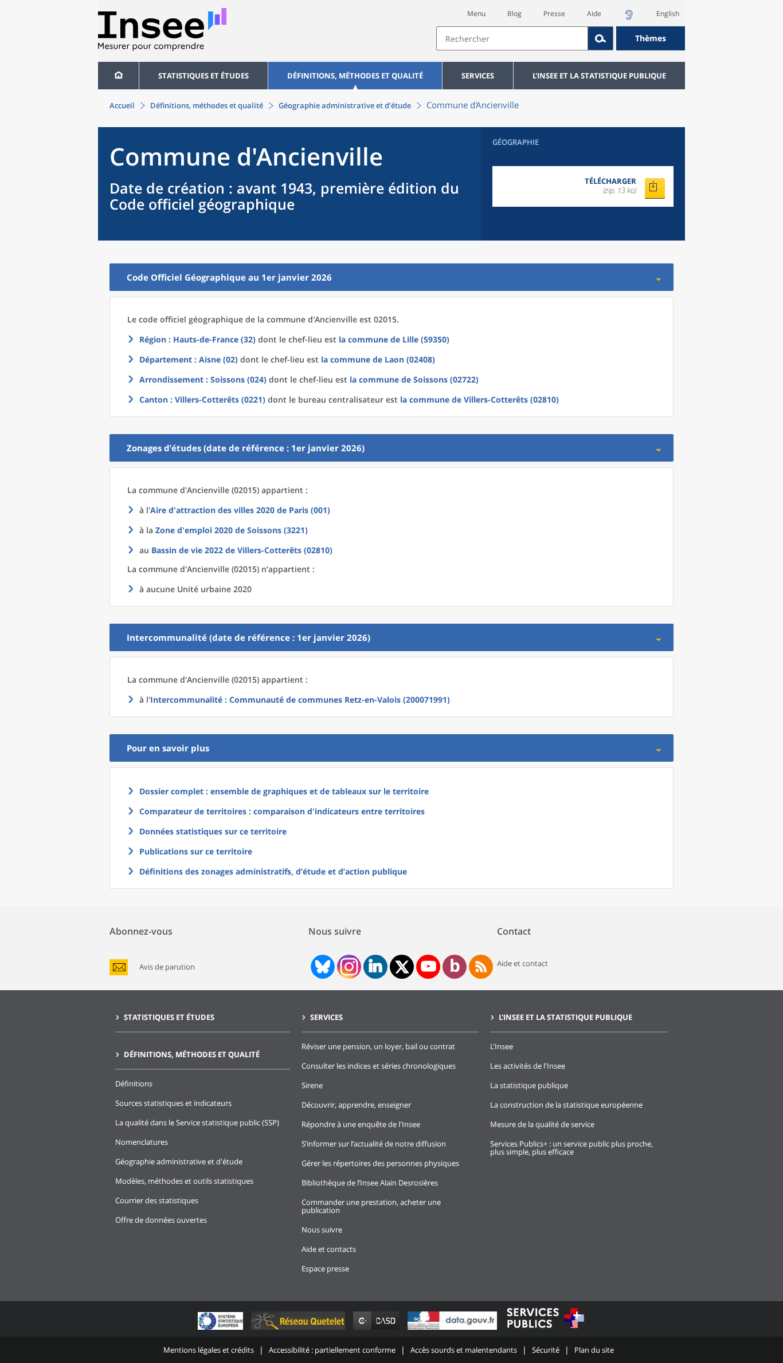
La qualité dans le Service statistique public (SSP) (197, 1122)
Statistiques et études (203, 75)
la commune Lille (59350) (394, 339)
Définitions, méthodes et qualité (355, 75)
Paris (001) (240, 510)
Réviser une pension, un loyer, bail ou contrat (378, 1046)
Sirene (312, 1085)
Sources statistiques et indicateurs (173, 1103)
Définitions (133, 1083)
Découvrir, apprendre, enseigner (356, 1105)
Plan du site (594, 1350)
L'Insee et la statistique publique (599, 75)
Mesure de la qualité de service (542, 1124)
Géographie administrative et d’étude (345, 105)
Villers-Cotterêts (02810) (241, 550)
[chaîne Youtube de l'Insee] (428, 967)
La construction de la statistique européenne (566, 1105)
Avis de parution (167, 967)
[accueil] (118, 75)
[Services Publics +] (545, 1329)
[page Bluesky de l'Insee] (321, 967)
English (667, 13)
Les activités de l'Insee (527, 1066)
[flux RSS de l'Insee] (481, 967)
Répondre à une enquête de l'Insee (361, 1124)
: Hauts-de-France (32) (197, 339)
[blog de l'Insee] (454, 966)
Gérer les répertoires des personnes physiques (380, 1163)
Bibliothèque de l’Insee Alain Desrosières (370, 1182)
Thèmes (650, 38)
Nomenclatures (141, 1142)
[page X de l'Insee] (402, 967)
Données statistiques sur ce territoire (213, 831)
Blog (514, 13)
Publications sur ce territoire (195, 851)
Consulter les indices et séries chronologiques (379, 1066)
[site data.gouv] (453, 1329)
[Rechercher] (600, 38)
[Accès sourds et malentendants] (629, 18)
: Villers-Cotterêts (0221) (202, 399)
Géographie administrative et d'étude (178, 1161)
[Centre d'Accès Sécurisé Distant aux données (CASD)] (377, 1329)
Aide (594, 13)
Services (477, 75)
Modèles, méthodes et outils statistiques (184, 1181)
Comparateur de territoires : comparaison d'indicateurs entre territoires (282, 811)
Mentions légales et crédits (208, 1350)
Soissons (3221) (231, 530)
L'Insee (501, 1046)
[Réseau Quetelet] (299, 1329)
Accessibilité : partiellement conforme (332, 1350)
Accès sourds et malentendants (463, 1350)
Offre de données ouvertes (161, 1220)
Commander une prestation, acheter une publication (371, 1206)
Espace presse (325, 1268)
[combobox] (560, 38)
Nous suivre (322, 1229)
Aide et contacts (329, 1249)
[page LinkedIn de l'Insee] (375, 966)
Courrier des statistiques (156, 1200)
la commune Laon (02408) (378, 359)
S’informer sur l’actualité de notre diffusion (374, 1144)
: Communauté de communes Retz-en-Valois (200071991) (300, 699)
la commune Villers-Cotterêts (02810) (479, 399)
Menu (476, 13)
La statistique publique (529, 1085)
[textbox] (512, 38)
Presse (554, 13)
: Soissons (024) (203, 379)
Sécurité (545, 1350)
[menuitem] (118, 75)
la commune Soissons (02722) (414, 379)
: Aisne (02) (188, 359)
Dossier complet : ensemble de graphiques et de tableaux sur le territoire (284, 791)
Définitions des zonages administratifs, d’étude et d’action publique (273, 871)
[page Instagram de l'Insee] (348, 967)
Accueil (122, 105)
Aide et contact (522, 963)
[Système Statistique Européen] (221, 1329)
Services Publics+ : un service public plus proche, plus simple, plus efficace (571, 1148)
